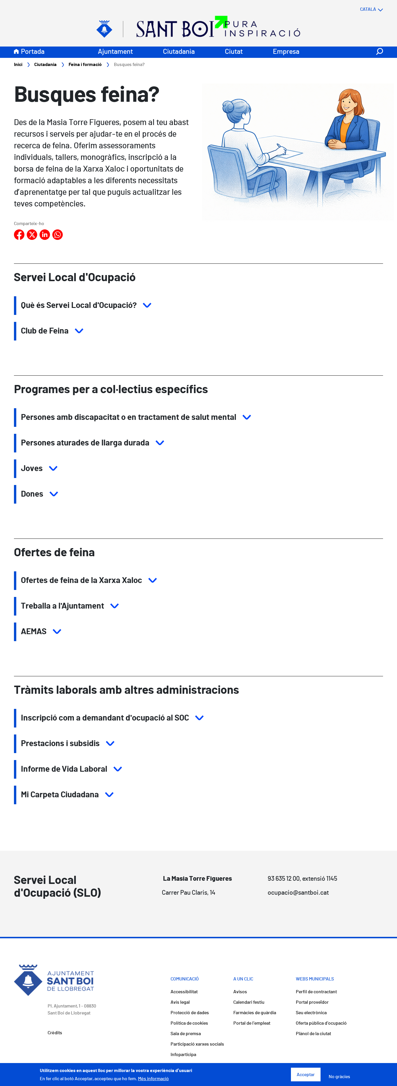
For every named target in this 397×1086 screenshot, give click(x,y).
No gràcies (339, 1077)
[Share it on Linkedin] (45, 234)
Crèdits (55, 1032)
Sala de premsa (186, 1033)
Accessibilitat (184, 991)
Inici (18, 64)
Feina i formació (85, 64)
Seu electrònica (311, 1012)
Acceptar (306, 1074)
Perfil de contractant (316, 991)
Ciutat (234, 51)
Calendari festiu (248, 1002)
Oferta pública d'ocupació (321, 1023)
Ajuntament (115, 51)
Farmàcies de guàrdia (254, 1012)
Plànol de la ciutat (313, 1033)
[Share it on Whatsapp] (57, 234)
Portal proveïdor (312, 1002)
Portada (32, 51)
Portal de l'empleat (251, 1023)
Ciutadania (179, 51)
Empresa (286, 51)
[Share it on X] (32, 234)
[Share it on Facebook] (19, 234)
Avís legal (180, 1002)
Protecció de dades (190, 1012)
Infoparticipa (183, 1054)
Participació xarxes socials (197, 1044)
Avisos (240, 991)
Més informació (153, 1078)
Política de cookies (189, 1023)
